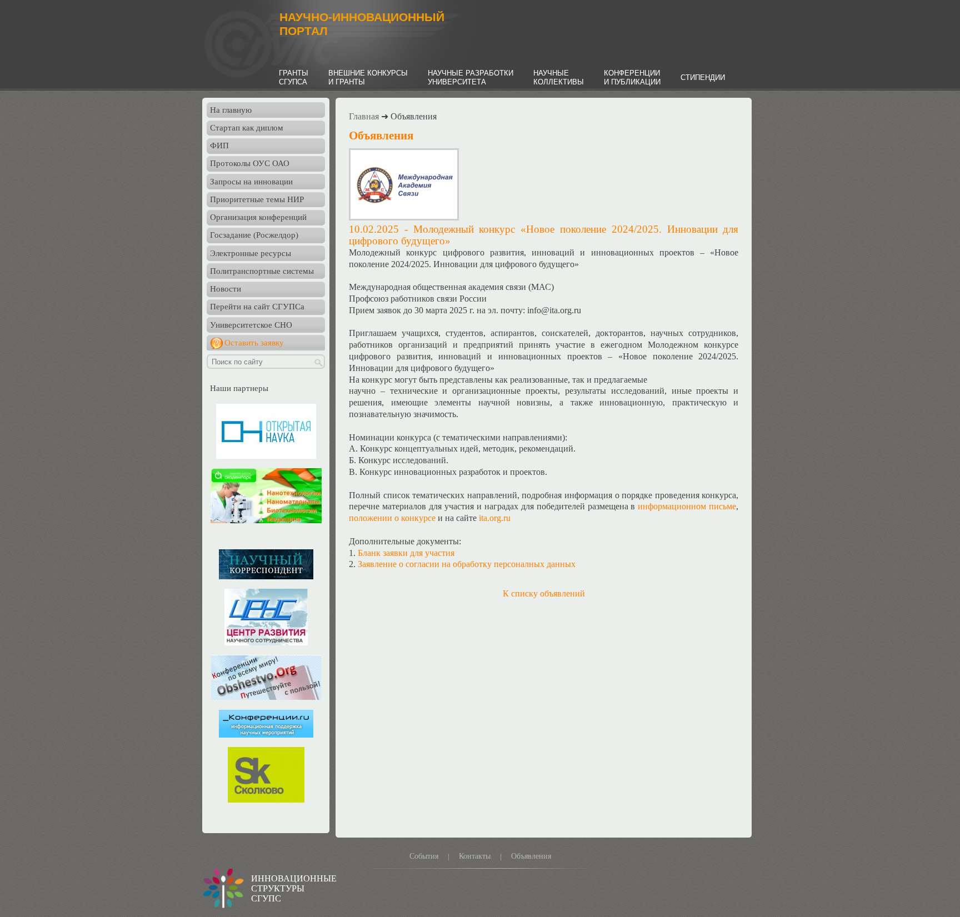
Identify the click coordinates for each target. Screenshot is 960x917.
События (423, 856)
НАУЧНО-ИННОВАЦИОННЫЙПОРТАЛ (361, 24)
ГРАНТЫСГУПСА (293, 77)
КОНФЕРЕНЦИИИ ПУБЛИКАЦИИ (632, 77)
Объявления (531, 856)
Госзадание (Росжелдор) (254, 234)
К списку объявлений (544, 593)
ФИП (219, 145)
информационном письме (687, 506)
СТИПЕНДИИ (703, 77)
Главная (364, 116)
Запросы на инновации (251, 181)
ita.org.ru (495, 518)
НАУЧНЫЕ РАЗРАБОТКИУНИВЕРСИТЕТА (470, 77)
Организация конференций (258, 217)
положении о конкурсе (392, 518)
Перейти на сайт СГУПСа (257, 306)
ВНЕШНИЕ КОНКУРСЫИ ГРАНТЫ (368, 77)
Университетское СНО (251, 324)
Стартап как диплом (246, 127)
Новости (225, 288)
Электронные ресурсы (250, 253)
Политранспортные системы (262, 271)
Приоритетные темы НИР (257, 199)
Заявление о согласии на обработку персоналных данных (467, 564)
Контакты (475, 856)
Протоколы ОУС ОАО (249, 163)
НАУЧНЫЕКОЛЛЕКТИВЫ (558, 77)
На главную (231, 110)
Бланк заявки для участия (406, 553)
